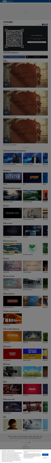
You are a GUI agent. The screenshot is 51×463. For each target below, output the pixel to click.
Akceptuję (45, 454)
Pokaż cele (45, 457)
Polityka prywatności (9, 461)
